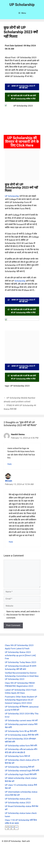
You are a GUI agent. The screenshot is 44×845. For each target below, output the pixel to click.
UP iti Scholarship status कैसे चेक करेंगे (21, 735)
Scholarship (20, 281)
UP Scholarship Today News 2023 (20, 662)
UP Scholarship (22, 4)
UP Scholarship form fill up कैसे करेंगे (21, 731)
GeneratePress (36, 841)
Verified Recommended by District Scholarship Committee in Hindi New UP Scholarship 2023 (22, 676)
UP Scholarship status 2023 (18, 802)
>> (16, 827)
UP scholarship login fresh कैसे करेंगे (21, 774)
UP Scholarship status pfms (18, 799)
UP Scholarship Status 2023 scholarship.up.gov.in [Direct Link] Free (20, 655)
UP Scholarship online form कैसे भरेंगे (21, 745)
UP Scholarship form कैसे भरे (17, 756)
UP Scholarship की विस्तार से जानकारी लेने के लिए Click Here (22, 141)
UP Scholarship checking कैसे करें (19, 767)
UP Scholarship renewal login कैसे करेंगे (22, 770)
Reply (9, 464)
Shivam (8, 481)
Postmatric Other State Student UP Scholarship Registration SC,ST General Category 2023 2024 (21, 699)
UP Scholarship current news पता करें (21, 720)
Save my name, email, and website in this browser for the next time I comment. (23, 614)
